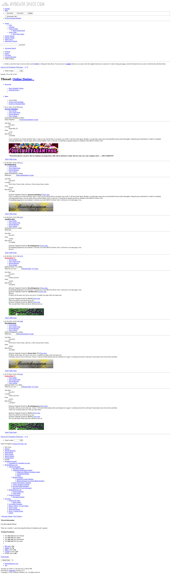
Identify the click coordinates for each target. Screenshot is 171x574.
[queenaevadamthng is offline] (28, 119)
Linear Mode (13, 100)
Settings (7, 449)
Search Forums (9, 456)
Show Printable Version (16, 88)
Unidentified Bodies (23, 474)
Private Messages (10, 450)
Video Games (13, 507)
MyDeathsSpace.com (11, 563)
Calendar (11, 27)
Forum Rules (5, 557)
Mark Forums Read (19, 30)
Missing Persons (18, 477)
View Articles (13, 116)
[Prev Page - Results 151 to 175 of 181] (19, 67)
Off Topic (8, 55)
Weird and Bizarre (14, 509)
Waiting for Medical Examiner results (28, 472)
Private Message (14, 114)
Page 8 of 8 (4, 67)
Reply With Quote (11, 159)
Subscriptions (9, 452)
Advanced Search (10, 48)
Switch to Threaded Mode (17, 104)
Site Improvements (18, 497)
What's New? (9, 39)
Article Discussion (14, 467)
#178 (21, 217)
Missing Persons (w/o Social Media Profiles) (30, 481)
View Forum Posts (14, 112)
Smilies (7, 548)
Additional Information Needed (22, 470)
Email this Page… (14, 90)
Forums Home (9, 458)
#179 (21, 256)
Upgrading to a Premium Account (19, 463)
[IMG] (7, 550)
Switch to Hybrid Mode (16, 102)
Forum (7, 23)
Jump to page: (9, 71)
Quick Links (13, 32)
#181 (21, 374)
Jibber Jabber (17, 502)
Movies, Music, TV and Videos (18, 506)
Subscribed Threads (11, 41)
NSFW (11, 513)
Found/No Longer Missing (25, 479)
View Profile (13, 111)
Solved (19, 475)
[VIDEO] (8, 551)
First (14, 67)
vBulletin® (12, 570)
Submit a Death (9, 37)
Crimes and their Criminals (21, 484)
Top (25, 444)
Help (6, 10)
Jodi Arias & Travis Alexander (22, 488)
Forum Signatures (18, 491)
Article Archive (9, 36)
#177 (21, 163)
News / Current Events (16, 511)
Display (6, 96)
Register (7, 9)
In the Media (17, 493)
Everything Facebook (15, 504)
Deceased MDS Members (21, 486)
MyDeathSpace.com (11, 465)
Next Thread (17, 516)
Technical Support (14, 495)
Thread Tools (8, 84)
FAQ (10, 25)
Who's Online (9, 454)
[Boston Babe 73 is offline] (29, 268)
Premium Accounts (11, 461)
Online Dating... (23, 79)
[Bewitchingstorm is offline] (25, 175)
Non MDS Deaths (18, 468)
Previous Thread (7, 516)
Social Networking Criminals (22, 483)
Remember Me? (12, 16)
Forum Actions (13, 29)
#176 (21, 107)
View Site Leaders (18, 34)
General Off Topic (10, 57)
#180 (21, 321)
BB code (7, 546)
